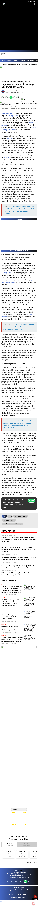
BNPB (9, 138)
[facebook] (9, 883)
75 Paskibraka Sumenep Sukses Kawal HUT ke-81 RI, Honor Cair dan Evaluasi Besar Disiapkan (12, 639)
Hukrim (23, 61)
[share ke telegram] (15, 99)
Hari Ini (9, 844)
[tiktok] (29, 883)
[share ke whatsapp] (11, 99)
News (9, 61)
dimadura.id (18, 890)
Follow (31, 500)
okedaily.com (10, 890)
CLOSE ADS (31, 1)
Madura (15, 61)
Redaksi (11, 894)
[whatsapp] (25, 883)
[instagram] (17, 883)
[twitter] (13, 883)
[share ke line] (19, 99)
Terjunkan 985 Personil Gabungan (12, 524)
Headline (7, 79)
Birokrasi (30, 61)
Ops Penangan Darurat (20, 516)
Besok (26, 844)
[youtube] (21, 883)
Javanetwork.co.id (8, 113)
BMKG (35, 862)
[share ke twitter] (7, 99)
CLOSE (35, 899)
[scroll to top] (35, 897)
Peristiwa (13, 79)
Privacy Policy (22, 894)
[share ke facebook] (3, 99)
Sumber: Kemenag (19, 832)
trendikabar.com (27, 890)
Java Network (9, 91)
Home (3, 61)
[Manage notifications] (33, 903)
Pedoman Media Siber (18, 897)
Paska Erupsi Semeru (9, 520)
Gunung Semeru (13, 116)
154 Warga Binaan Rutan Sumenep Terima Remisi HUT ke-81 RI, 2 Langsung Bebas (12, 628)
